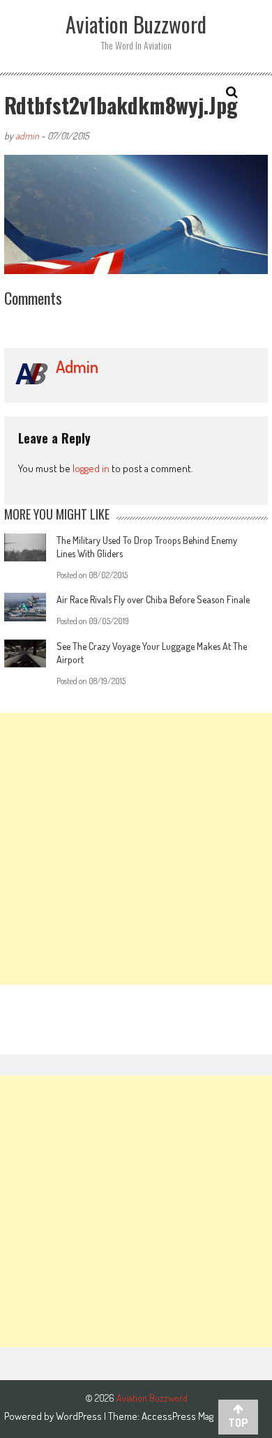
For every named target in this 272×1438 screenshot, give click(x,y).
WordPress (80, 1416)
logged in (91, 468)
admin (27, 136)
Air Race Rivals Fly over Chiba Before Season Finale (153, 599)
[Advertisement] (136, 849)
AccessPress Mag (177, 1416)
